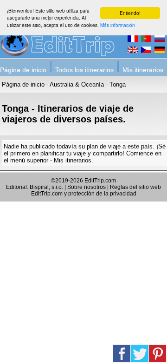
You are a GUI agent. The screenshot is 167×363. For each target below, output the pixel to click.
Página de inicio (23, 70)
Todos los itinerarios (84, 70)
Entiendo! (130, 12)
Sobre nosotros (86, 187)
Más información (117, 24)
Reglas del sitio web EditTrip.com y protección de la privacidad (96, 190)
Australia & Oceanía (77, 84)
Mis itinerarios (142, 70)
